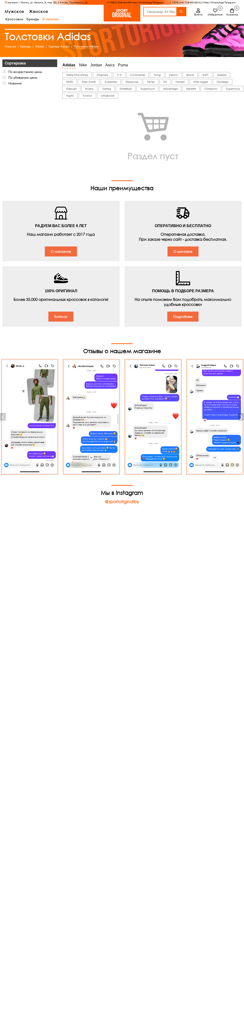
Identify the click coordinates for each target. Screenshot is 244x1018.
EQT (205, 75)
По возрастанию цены (25, 71)
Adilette (191, 89)
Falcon (173, 75)
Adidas (68, 65)
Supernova (233, 89)
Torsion (87, 96)
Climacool (210, 89)
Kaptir (70, 96)
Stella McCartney (77, 75)
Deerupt (71, 89)
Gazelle (221, 75)
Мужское (14, 11)
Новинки (15, 83)
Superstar (111, 82)
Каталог (60, 316)
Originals (102, 75)
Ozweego (223, 82)
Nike (83, 65)
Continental (137, 75)
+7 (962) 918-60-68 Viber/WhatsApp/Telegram (135, 2)
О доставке (183, 251)
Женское (38, 11)
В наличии (50, 19)
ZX (165, 82)
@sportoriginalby (122, 501)
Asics (110, 65)
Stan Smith (89, 82)
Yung (157, 75)
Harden (180, 82)
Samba (106, 89)
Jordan (96, 65)
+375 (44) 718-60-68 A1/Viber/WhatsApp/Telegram (204, 2)
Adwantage (170, 89)
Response (132, 82)
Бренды (32, 19)
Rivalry (89, 89)
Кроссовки (14, 19)
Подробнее (183, 316)
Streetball (126, 89)
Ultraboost (107, 96)
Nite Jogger (200, 82)
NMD (69, 82)
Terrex (151, 82)
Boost (190, 75)
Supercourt (147, 89)
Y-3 (119, 75)
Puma (123, 65)
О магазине (61, 251)
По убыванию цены (22, 77)
